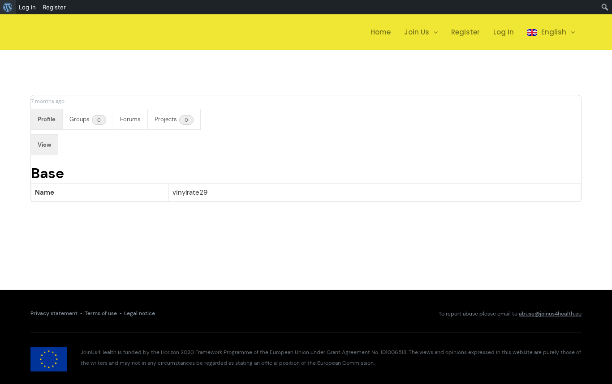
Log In (503, 32)
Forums (130, 119)
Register (465, 32)
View (44, 145)
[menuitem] (8, 7)
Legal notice (139, 313)
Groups (85, 119)
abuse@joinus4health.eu (550, 313)
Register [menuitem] (54, 7)
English (553, 32)
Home (381, 32)
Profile (47, 119)
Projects (171, 119)
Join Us (416, 32)
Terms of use (101, 313)
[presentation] (433, 32)
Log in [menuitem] (27, 7)
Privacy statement (54, 313)
